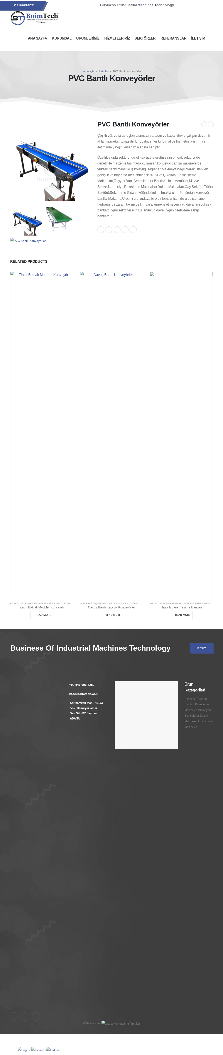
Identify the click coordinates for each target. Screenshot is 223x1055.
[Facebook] (184, 5)
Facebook (100, 229)
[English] (24, 1050)
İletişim (198, 38)
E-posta (133, 229)
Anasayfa (88, 71)
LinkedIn (117, 229)
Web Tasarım (91, 1023)
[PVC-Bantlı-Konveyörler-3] (28, 241)
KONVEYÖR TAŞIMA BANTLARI (26, 603)
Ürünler (103, 71)
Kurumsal (61, 38)
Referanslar (173, 38)
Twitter (108, 229)
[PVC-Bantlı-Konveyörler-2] (59, 219)
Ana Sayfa (37, 38)
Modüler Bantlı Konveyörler (62, 603)
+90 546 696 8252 (24, 5)
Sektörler (145, 38)
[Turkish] (53, 1050)
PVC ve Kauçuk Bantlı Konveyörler (136, 603)
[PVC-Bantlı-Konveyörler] (50, 160)
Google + (125, 229)
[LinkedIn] (207, 5)
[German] (38, 1050)
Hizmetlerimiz (117, 38)
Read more (43, 615)
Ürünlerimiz (88, 38)
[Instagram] (195, 5)
